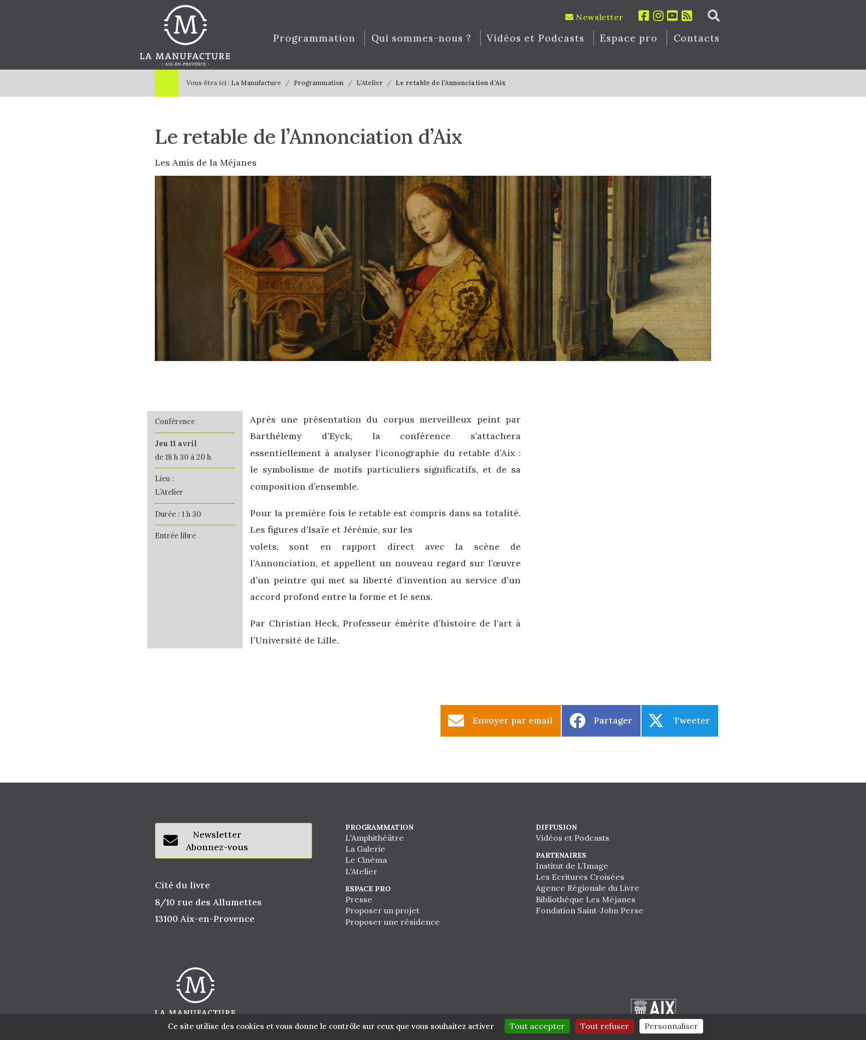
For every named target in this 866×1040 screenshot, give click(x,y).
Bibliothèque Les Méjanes (585, 899)
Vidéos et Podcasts (535, 38)
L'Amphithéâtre (374, 838)
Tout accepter (537, 1026)
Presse (358, 899)
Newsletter (598, 17)
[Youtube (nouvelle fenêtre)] (672, 16)
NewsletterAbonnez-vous (217, 841)
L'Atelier (361, 871)
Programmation (314, 38)
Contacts (697, 38)
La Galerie (365, 849)
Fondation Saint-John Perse (589, 910)
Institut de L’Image (572, 866)
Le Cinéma (366, 860)
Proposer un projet (382, 910)
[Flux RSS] (687, 16)
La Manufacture (256, 83)
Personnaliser (671, 1026)
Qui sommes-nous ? (421, 38)
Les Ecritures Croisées (580, 877)
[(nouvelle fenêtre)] (653, 1012)
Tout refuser (604, 1026)
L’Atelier (369, 83)
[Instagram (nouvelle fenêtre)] (658, 16)
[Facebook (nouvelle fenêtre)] (644, 16)
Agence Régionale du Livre (587, 888)
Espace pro (629, 38)
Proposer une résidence (392, 922)
